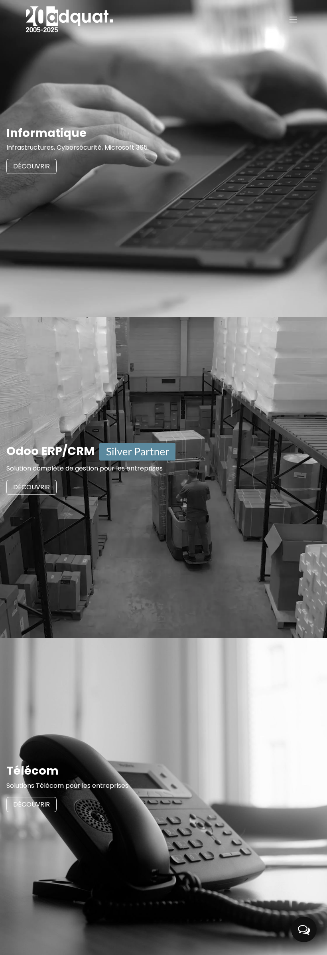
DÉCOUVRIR (31, 166)
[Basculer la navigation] (293, 19)
